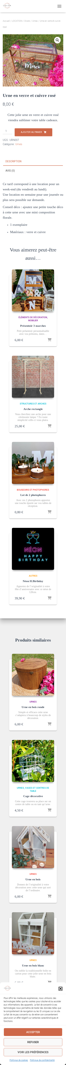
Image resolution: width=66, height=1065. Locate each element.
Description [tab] (13, 161)
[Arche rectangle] (33, 377)
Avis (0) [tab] (10, 170)
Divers (27, 21)
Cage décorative (33, 796)
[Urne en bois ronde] (33, 675)
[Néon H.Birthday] (33, 549)
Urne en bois (33, 879)
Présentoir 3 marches (33, 325)
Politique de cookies (19, 1060)
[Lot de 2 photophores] (33, 463)
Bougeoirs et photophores (33, 490)
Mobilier (33, 320)
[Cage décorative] (33, 761)
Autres (33, 576)
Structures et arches (33, 403)
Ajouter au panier (31, 132)
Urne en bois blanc (33, 965)
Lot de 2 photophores (33, 495)
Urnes (35, 21)
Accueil (6, 21)
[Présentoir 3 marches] (33, 290)
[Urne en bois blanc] (33, 933)
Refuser (33, 1042)
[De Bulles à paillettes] (8, 6)
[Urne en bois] (33, 847)
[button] (60, 989)
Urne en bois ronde (33, 707)
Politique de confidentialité (42, 1060)
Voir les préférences (33, 1052)
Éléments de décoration (33, 317)
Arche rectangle (33, 409)
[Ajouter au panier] (49, 340)
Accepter (33, 1032)
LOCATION (17, 21)
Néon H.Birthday (33, 581)
